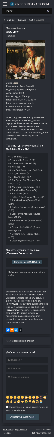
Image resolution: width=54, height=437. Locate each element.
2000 (27, 89)
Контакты (8, 429)
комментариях (36, 294)
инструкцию (12, 304)
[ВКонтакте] (8, 330)
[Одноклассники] (12, 330)
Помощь (7, 433)
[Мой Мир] (16, 330)
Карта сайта (21, 429)
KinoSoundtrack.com (32, 4)
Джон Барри (25, 86)
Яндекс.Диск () (25, 262)
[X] (20, 330)
